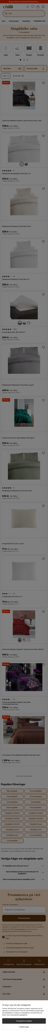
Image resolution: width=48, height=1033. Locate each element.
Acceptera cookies (24, 1021)
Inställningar (24, 1027)
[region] (24, 1016)
